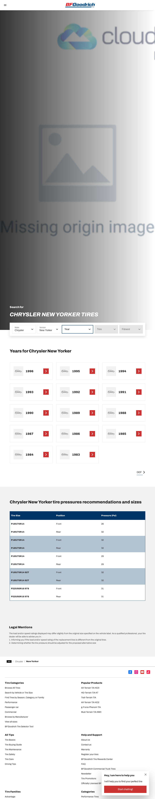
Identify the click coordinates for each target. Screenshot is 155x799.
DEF (139, 472)
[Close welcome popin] (146, 774)
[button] (32, 329)
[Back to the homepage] (80, 5)
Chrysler (19, 661)
